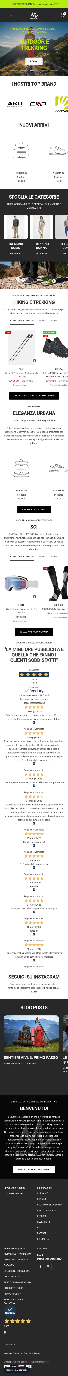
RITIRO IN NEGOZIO (13, 1288)
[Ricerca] (11, 15)
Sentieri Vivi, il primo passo (31, 1057)
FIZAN (21, 369)
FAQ (39, 1227)
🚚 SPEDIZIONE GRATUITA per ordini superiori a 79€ (34, 4)
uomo (42, 320)
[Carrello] (62, 15)
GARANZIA (9, 1265)
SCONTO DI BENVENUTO (49, 1204)
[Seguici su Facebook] (40, 1266)
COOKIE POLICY (12, 1276)
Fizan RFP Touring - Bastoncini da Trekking (21, 375)
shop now (15, 254)
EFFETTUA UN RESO (47, 1210)
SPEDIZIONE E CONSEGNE (17, 1271)
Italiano (9, 1344)
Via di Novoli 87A (32, 1155)
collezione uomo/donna (34, 632)
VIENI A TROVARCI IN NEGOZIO (34, 1169)
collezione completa (22, 320)
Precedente (28, 703)
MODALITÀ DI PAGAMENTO (17, 1254)
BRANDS (41, 1199)
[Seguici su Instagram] (47, 1266)
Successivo (39, 703)
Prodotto (21, 177)
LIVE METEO (43, 1239)
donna (54, 320)
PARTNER (42, 1233)
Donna (34, 61)
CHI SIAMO (42, 1193)
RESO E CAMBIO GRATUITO (17, 1282)
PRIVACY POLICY (12, 1293)
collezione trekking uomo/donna (34, 396)
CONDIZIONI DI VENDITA (16, 1259)
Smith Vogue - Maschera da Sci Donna (21, 611)
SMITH (21, 605)
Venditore (21, 173)
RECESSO (42, 1216)
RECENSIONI (43, 1222)
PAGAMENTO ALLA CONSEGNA (13, 1301)
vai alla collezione (34, 509)
